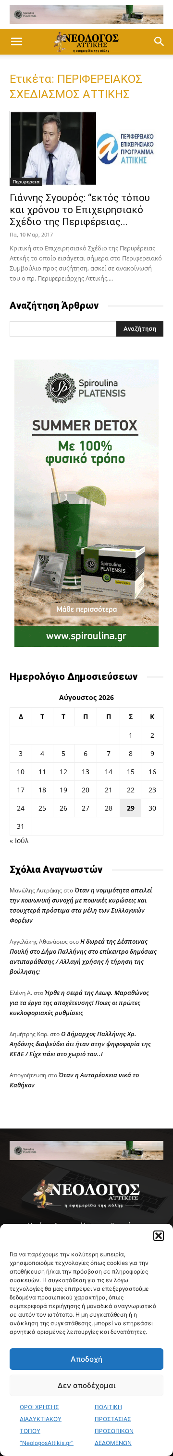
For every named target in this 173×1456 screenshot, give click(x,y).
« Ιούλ (19, 840)
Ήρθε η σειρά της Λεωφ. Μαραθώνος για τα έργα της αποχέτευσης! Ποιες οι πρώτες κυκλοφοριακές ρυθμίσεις (79, 1002)
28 (108, 808)
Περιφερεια (25, 181)
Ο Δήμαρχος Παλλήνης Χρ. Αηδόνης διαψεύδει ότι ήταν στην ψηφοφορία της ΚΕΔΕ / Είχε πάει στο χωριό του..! (80, 1043)
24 (21, 808)
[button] (158, 1236)
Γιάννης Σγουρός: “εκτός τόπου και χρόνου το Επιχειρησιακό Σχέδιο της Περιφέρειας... (80, 209)
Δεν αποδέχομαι (86, 1385)
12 (63, 771)
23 (152, 789)
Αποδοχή (86, 1359)
